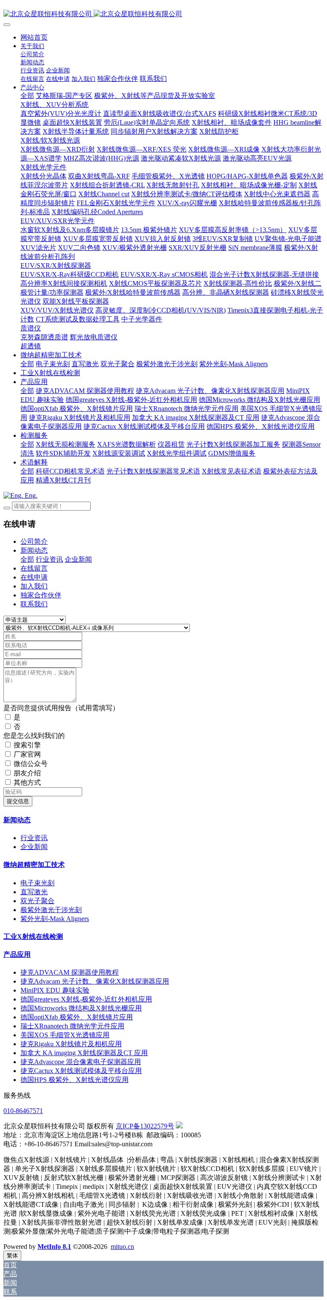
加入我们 (34, 586)
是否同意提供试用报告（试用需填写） (61, 708)
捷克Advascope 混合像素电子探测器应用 (80, 1061)
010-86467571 (23, 1110)
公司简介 (34, 541)
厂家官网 (27, 754)
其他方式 (27, 782)
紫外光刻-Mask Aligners (54, 918)
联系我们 (34, 604)
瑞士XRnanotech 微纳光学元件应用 (72, 1026)
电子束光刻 (37, 883)
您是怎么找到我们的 (34, 735)
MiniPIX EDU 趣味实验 (54, 990)
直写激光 (34, 891)
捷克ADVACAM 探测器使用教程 (69, 972)
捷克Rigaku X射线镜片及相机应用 (71, 1043)
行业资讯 (49, 559)
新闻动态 (34, 550)
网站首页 (34, 37)
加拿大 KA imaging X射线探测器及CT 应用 (84, 1052)
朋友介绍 (27, 773)
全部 (27, 95)
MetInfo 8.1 (54, 1246)
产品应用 (17, 954)
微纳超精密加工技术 (34, 864)
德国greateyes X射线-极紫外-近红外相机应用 (86, 999)
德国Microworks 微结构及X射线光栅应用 (81, 1008)
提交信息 (18, 801)
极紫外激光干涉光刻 (51, 909)
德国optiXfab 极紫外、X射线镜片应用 (76, 1017)
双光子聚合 (37, 900)
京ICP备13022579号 (145, 1126)
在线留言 (34, 568)
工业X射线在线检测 (33, 936)
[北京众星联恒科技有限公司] (163, 14)
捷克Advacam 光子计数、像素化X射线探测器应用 (94, 981)
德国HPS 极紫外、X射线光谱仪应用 (74, 1079)
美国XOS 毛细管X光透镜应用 (64, 1035)
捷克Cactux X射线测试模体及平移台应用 (81, 1070)
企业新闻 (78, 559)
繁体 (12, 1255)
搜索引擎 (27, 745)
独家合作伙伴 (40, 595)
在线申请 (34, 577)
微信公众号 (31, 763)
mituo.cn (122, 1246)
